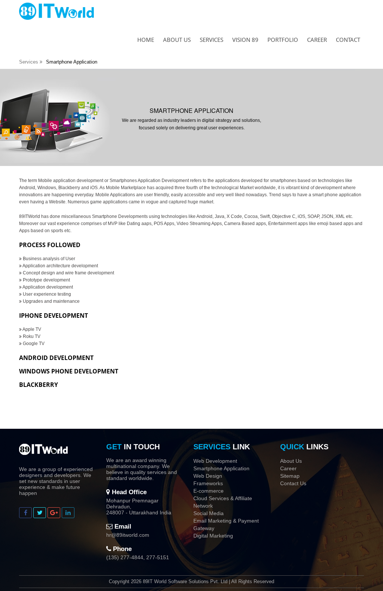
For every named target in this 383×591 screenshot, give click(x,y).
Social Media (208, 513)
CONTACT (348, 39)
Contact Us (293, 483)
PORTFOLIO (282, 39)
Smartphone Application (221, 468)
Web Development (215, 461)
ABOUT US (177, 39)
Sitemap (290, 476)
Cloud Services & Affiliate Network (222, 502)
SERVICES (211, 39)
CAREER (317, 39)
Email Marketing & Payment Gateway (226, 524)
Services (29, 62)
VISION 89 (245, 39)
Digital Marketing (213, 536)
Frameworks (208, 483)
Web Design (207, 476)
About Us (291, 461)
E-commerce (208, 491)
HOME (145, 39)
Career (288, 468)
